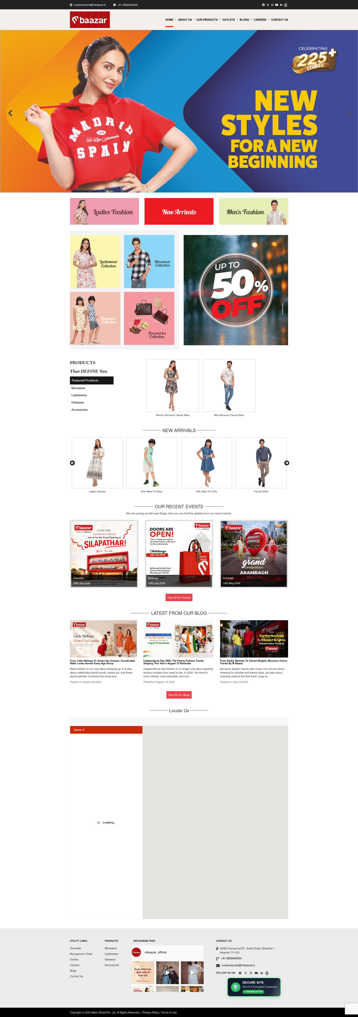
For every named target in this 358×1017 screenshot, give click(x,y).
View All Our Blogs (179, 695)
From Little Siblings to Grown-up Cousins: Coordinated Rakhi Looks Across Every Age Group (102, 662)
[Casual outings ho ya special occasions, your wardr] (192, 972)
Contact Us (279, 19)
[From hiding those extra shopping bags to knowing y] (143, 972)
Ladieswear (79, 395)
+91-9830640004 (127, 5)
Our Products (207, 19)
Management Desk (81, 954)
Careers (260, 19)
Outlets (228, 19)
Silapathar (78, 578)
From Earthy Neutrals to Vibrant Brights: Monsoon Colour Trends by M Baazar (253, 662)
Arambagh (228, 578)
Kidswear (77, 402)
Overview (75, 948)
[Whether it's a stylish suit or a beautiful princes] (167, 972)
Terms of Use (169, 1012)
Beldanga (153, 578)
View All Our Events (179, 597)
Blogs (244, 19)
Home (169, 19)
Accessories (79, 409)
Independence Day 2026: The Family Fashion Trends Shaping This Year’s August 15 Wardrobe (173, 662)
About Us (185, 19)
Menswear (78, 388)
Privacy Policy (150, 1012)
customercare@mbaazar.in (90, 5)
